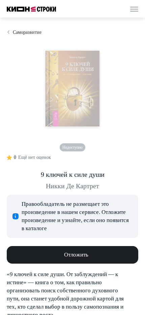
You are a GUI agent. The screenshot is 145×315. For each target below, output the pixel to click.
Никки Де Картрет (72, 186)
